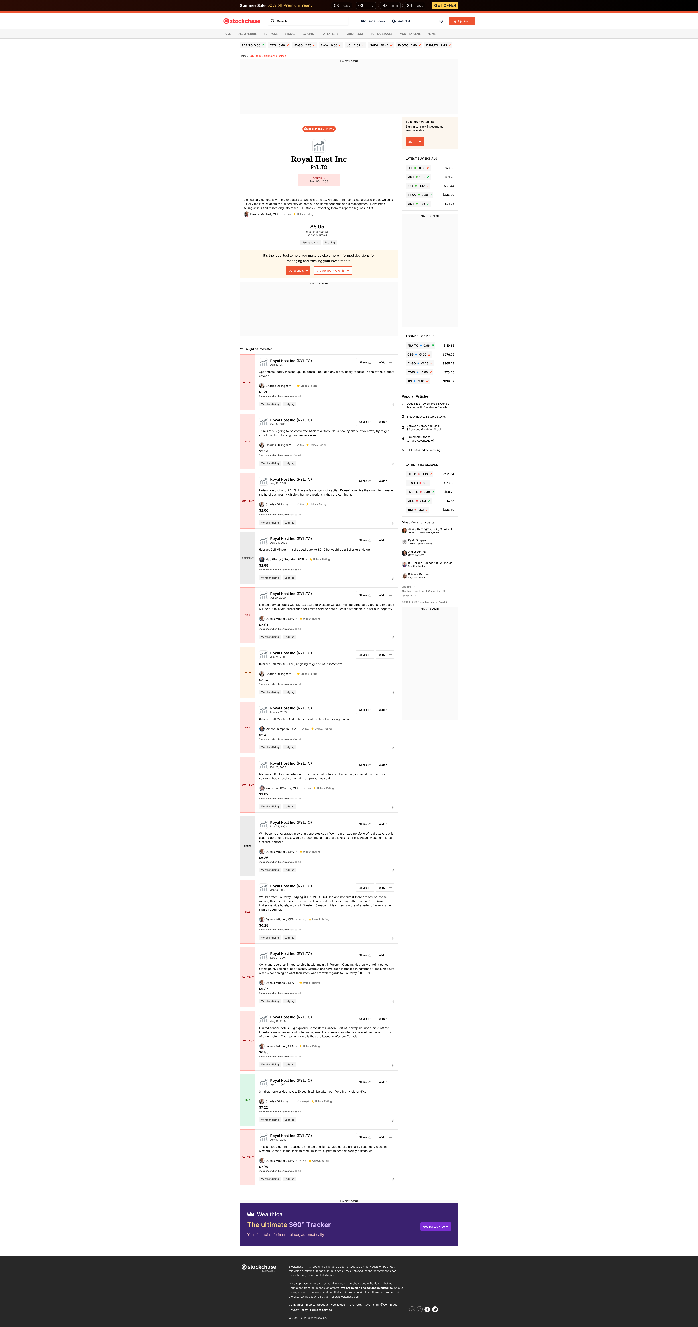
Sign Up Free (460, 21)
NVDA (379, 45)
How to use (419, 591)
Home (227, 33)
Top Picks (271, 33)
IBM (415, 510)
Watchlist (404, 21)
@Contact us (388, 1304)
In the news (354, 1304)
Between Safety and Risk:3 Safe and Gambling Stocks (425, 427)
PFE (416, 168)
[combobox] (308, 21)
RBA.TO (251, 45)
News (432, 33)
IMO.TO (407, 45)
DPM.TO (436, 45)
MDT (416, 177)
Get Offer (445, 5)
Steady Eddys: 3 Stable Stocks (426, 416)
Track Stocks (376, 21)
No (289, 214)
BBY (416, 186)
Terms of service (321, 1310)
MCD (416, 501)
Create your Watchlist (331, 270)
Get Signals (296, 270)
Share (363, 362)
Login (440, 21)
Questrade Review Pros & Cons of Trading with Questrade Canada (428, 405)
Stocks (290, 33)
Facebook (407, 595)
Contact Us (434, 591)
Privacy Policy (298, 1310)
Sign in (413, 141)
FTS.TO (416, 483)
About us (406, 591)
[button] (264, 214)
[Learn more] (393, 405)
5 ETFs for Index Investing (423, 450)
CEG (277, 45)
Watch (383, 362)
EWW (329, 45)
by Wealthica (442, 602)
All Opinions (247, 33)
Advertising (371, 1304)
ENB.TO (418, 492)
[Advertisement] (349, 88)
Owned (304, 1101)
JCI (353, 45)
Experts (308, 33)
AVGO (302, 45)
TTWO (417, 195)
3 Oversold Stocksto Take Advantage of (420, 438)
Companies (296, 1304)
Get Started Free (434, 1226)
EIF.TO (417, 474)
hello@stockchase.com (345, 1296)
